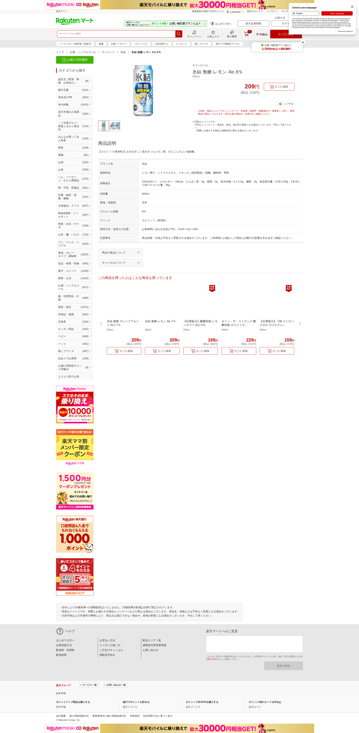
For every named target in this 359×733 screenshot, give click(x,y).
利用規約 (135, 715)
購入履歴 (232, 36)
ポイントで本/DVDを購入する (202, 702)
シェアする (288, 104)
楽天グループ (253, 11)
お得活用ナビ (161, 44)
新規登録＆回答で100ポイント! (208, 11)
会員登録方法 (64, 645)
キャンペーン (194, 36)
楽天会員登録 (253, 23)
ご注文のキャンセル (111, 650)
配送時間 (61, 654)
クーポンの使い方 (109, 645)
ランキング (181, 44)
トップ (60, 52)
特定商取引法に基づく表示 (157, 715)
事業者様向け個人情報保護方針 (109, 715)
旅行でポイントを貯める (136, 702)
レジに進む (286, 34)
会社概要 (61, 715)
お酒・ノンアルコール (83, 52)
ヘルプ (70, 631)
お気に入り (213, 36)
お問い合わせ (150, 650)
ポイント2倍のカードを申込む (265, 702)
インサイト (272, 11)
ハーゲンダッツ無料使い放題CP (75, 44)
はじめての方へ (223, 23)
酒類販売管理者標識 (154, 645)
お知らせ (280, 17)
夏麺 (101, 44)
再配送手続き (107, 654)
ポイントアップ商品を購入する (73, 702)
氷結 (123, 52)
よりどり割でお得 (68, 376)
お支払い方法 (107, 640)
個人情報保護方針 (79, 715)
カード (285, 11)
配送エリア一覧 (152, 640)
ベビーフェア (141, 44)
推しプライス (201, 44)
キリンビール (200, 65)
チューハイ (108, 52)
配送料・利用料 (65, 650)
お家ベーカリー (119, 44)
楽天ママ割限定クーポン (228, 44)
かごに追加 (281, 86)
